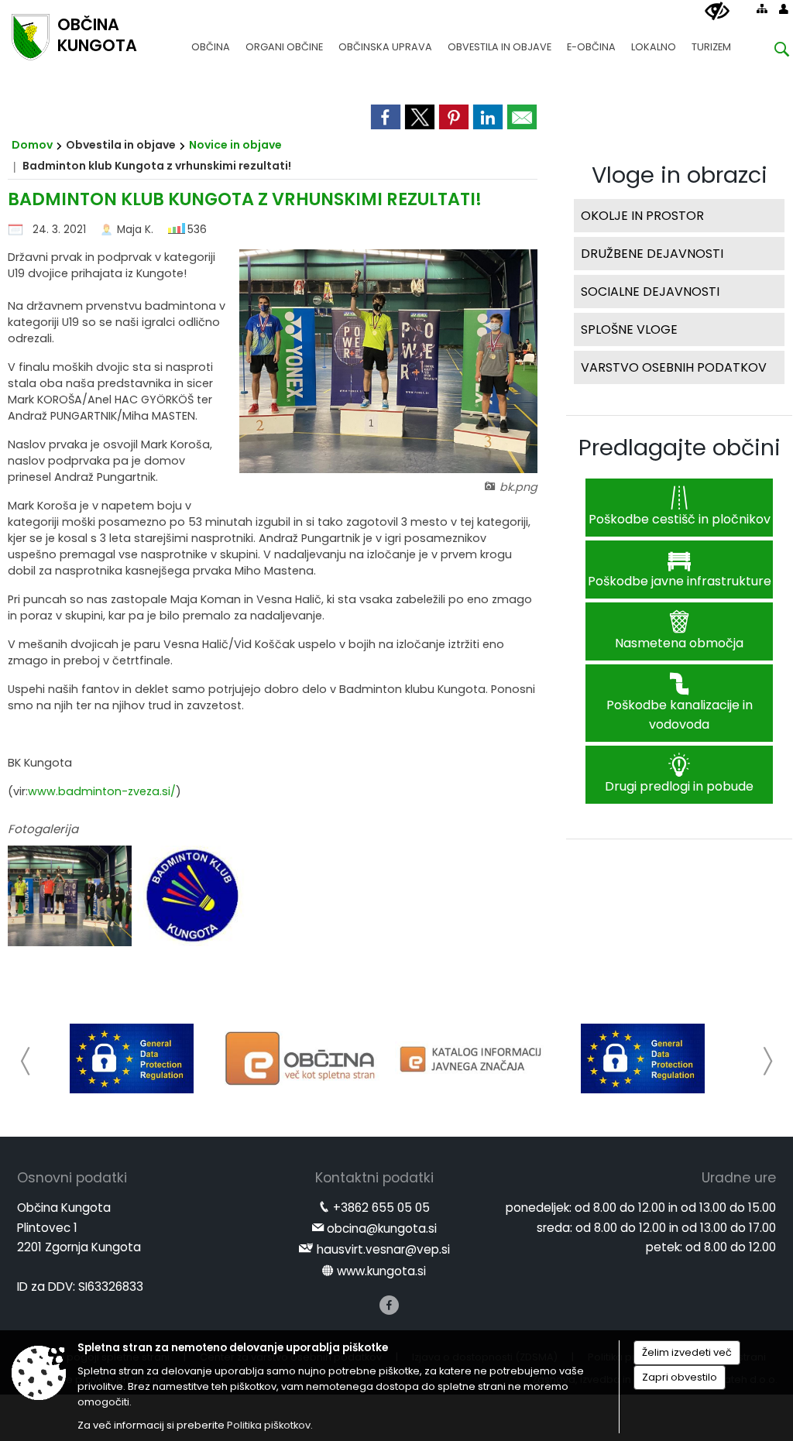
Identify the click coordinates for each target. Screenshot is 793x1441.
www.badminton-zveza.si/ (102, 791)
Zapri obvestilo (679, 1377)
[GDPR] (131, 1058)
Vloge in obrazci (679, 175)
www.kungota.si (381, 1271)
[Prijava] (783, 8)
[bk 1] (71, 896)
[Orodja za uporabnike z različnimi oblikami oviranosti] (717, 11)
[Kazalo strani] (762, 8)
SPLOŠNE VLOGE (629, 329)
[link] (385, 117)
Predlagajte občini (679, 447)
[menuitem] (211, 40)
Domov (32, 145)
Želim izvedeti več (687, 1352)
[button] (26, 1061)
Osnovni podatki (72, 1177)
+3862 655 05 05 (381, 1207)
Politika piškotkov (269, 1425)
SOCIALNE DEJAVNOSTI (650, 291)
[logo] (197, 896)
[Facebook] (389, 1305)
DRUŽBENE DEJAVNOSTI (652, 253)
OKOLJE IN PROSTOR (642, 216)
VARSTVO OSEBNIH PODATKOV (674, 367)
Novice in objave (235, 145)
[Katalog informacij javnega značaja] (472, 1058)
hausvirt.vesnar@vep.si (383, 1249)
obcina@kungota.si (382, 1228)
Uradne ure (739, 1177)
